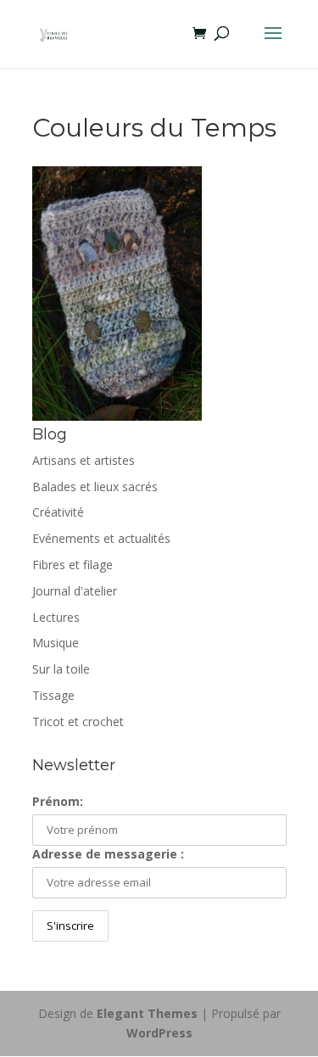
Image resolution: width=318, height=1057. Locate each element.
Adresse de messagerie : (108, 854)
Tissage (53, 695)
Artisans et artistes (83, 460)
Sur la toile (61, 669)
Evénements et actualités (101, 538)
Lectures (56, 617)
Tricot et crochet (78, 721)
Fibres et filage (72, 564)
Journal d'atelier (74, 591)
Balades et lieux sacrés (95, 486)
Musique (55, 643)
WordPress (159, 1033)
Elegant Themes (147, 1013)
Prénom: (57, 801)
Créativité (58, 512)
